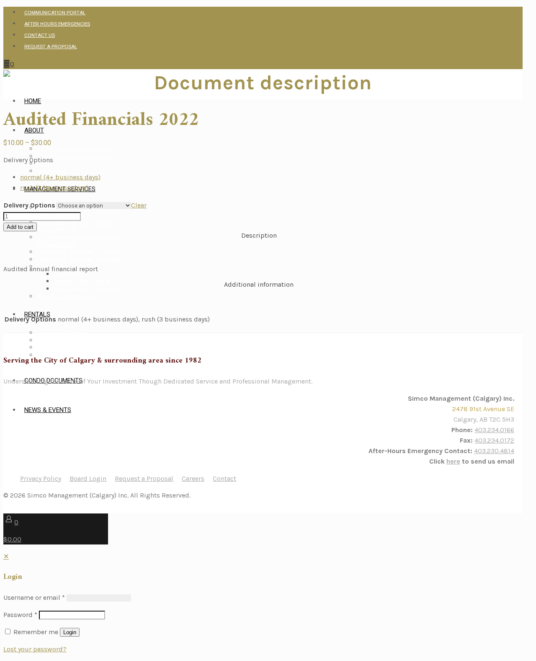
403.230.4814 (494, 451)
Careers (193, 478)
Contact (224, 478)
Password (20, 615)
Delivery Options (28, 160)
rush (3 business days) (54, 188)
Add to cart (20, 227)
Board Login (88, 478)
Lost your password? (35, 649)
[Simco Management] (6, 74)
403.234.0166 (494, 430)
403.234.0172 (494, 440)
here (453, 461)
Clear (139, 205)
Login (69, 632)
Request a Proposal (144, 478)
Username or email (34, 597)
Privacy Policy (40, 478)
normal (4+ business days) (60, 177)
